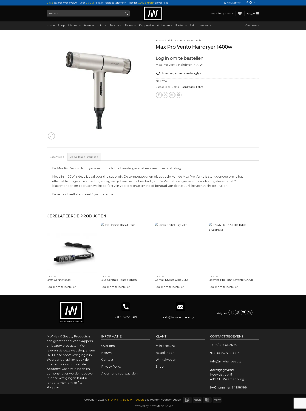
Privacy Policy (111, 366)
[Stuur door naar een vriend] (172, 95)
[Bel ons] (257, 2)
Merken (73, 25)
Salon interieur (199, 25)
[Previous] (47, 258)
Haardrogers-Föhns (192, 40)
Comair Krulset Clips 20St (171, 279)
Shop (61, 25)
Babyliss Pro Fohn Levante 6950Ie (231, 279)
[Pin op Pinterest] (178, 95)
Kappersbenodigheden (154, 25)
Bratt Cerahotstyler (59, 279)
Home (160, 40)
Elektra (129, 25)
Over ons (251, 25)
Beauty (114, 25)
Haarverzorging (94, 25)
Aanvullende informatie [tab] (84, 156)
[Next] (259, 258)
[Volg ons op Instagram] (251, 2)
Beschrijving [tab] (57, 156)
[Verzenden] (126, 13)
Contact (107, 359)
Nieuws (106, 352)
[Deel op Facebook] (159, 95)
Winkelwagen (166, 359)
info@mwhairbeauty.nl (180, 317)
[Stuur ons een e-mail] (254, 2)
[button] (232, 2)
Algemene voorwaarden (119, 373)
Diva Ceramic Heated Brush (119, 279)
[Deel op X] (165, 95)
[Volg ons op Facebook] (247, 2)
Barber (180, 25)
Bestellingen (165, 352)
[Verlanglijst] (240, 13)
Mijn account (165, 346)
